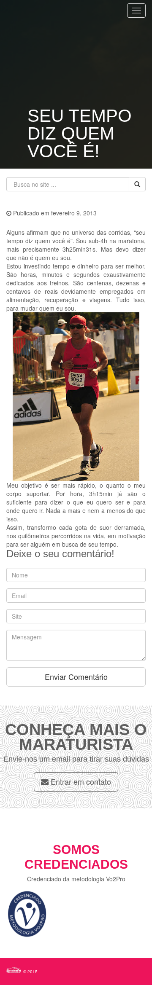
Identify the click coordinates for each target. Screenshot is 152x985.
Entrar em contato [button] (80, 781)
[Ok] (137, 184)
